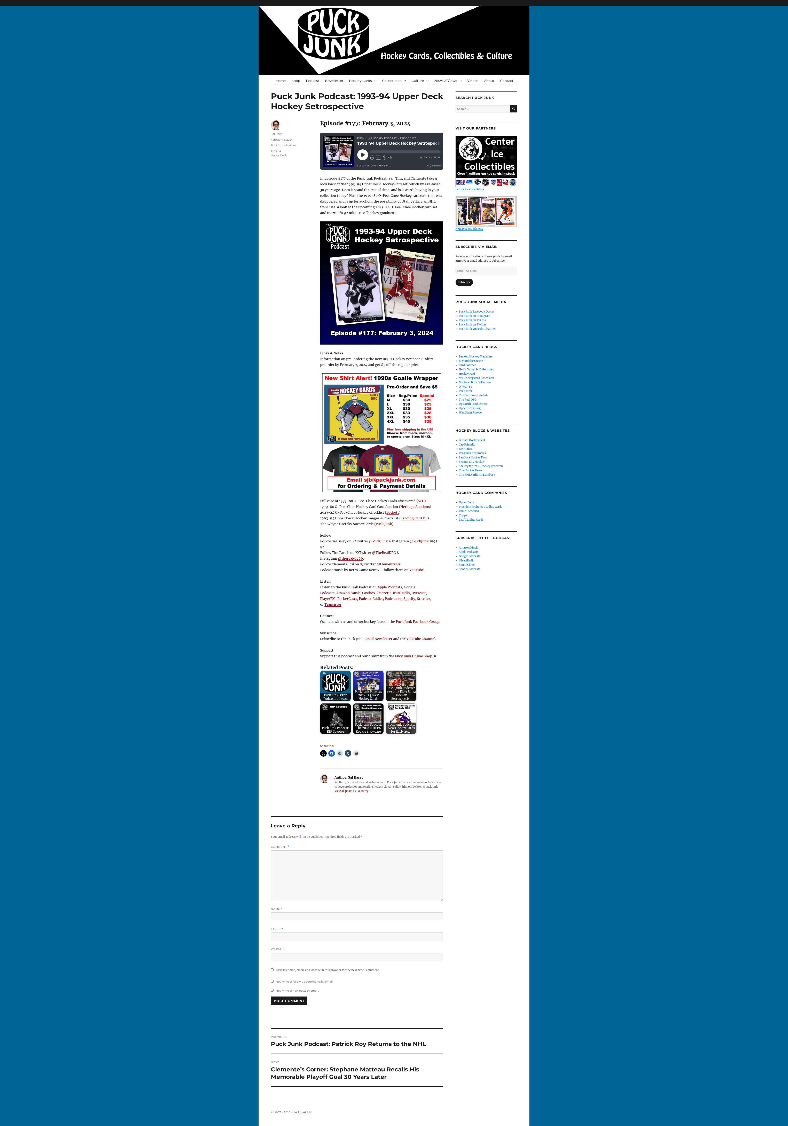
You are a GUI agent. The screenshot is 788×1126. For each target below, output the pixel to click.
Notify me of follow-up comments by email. (304, 981)
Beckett (392, 512)
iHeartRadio (400, 593)
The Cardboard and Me (473, 395)
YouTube (416, 570)
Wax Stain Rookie (470, 412)
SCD (421, 501)
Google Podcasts (469, 556)
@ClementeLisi (389, 564)
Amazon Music (348, 593)
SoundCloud (467, 565)
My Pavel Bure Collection (475, 382)
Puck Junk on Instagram (474, 316)
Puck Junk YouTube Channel (477, 329)
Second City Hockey (471, 462)
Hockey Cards (360, 81)
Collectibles (391, 81)
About (489, 81)
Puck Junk (384, 524)
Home (281, 81)
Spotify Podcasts (469, 569)
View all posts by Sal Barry (351, 791)
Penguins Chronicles (472, 453)
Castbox (368, 593)
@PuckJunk (378, 541)
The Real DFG (467, 399)
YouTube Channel (421, 639)
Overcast (419, 593)
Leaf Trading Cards (471, 519)
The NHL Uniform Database (477, 475)
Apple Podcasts (390, 587)
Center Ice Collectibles (470, 189)
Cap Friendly (467, 444)
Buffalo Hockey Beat (472, 440)
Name (277, 909)
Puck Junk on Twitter (472, 324)
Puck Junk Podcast (283, 145)
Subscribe (464, 282)
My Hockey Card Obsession (476, 378)
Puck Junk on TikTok (472, 320)
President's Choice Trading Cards (480, 507)
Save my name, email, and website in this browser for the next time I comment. (327, 970)
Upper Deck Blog (470, 408)
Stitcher (423, 599)
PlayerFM (328, 599)
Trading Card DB (414, 518)
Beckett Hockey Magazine (475, 356)
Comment (280, 847)
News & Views (445, 81)
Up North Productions (473, 404)
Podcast (312, 81)
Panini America (469, 511)
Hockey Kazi (467, 374)
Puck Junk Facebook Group (417, 622)
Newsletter (334, 81)
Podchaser (393, 599)
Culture (417, 81)
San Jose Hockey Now (473, 457)
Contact (506, 81)
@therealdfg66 (350, 558)
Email (277, 929)
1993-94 (276, 151)
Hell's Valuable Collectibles (476, 369)
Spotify (409, 599)
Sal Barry (277, 133)
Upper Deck (279, 155)
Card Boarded (467, 365)
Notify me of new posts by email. (297, 990)
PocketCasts (347, 599)
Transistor (332, 604)
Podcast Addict (371, 599)
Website (278, 949)
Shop (296, 81)
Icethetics (465, 449)
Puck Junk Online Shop (413, 656)
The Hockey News (470, 470)
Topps (463, 515)
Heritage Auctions (415, 507)
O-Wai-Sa (465, 386)
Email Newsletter (378, 639)
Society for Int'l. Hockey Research (481, 466)
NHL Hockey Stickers (469, 228)
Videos (472, 81)
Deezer (382, 593)
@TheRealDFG (384, 553)
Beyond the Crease (471, 361)
